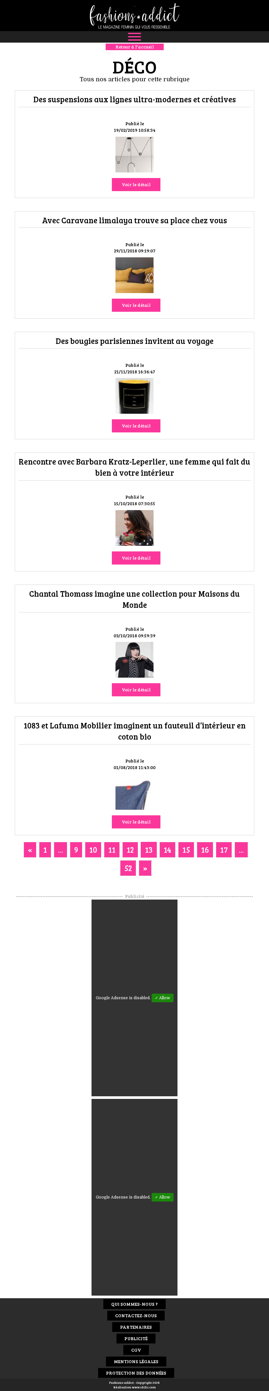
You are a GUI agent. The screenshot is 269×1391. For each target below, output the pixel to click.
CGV (136, 1350)
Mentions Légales (136, 1361)
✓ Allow (162, 998)
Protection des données (136, 1373)
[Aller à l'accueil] (134, 15)
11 (111, 849)
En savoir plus (134, 155)
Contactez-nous (136, 1315)
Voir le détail (136, 184)
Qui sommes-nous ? (134, 1304)
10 (93, 849)
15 (186, 849)
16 (205, 849)
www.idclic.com (144, 1387)
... (60, 849)
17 (224, 849)
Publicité (136, 1338)
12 (130, 849)
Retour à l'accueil (134, 47)
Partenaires (136, 1327)
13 (149, 849)
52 (128, 868)
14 (167, 849)
